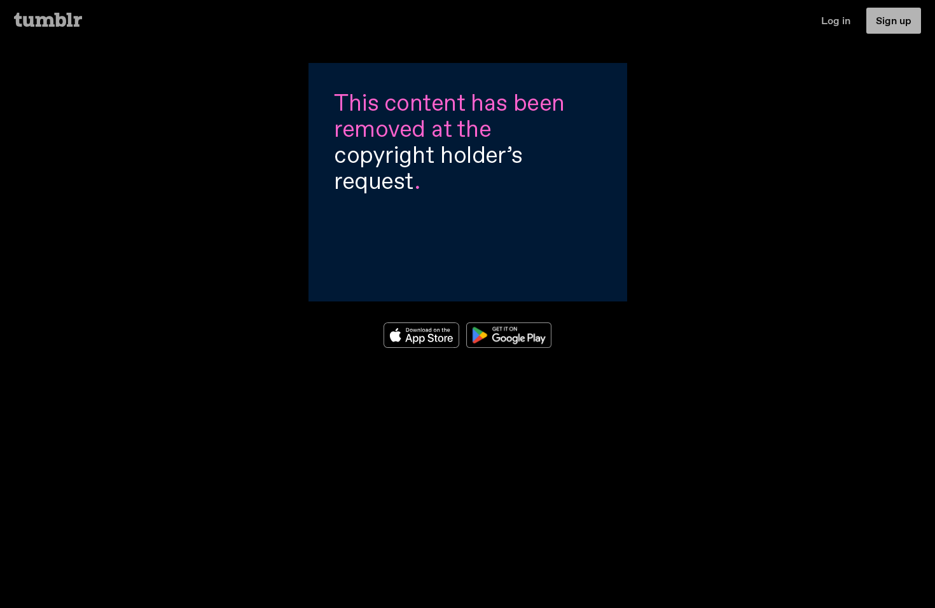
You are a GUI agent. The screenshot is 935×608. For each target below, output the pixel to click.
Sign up (893, 21)
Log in (835, 21)
